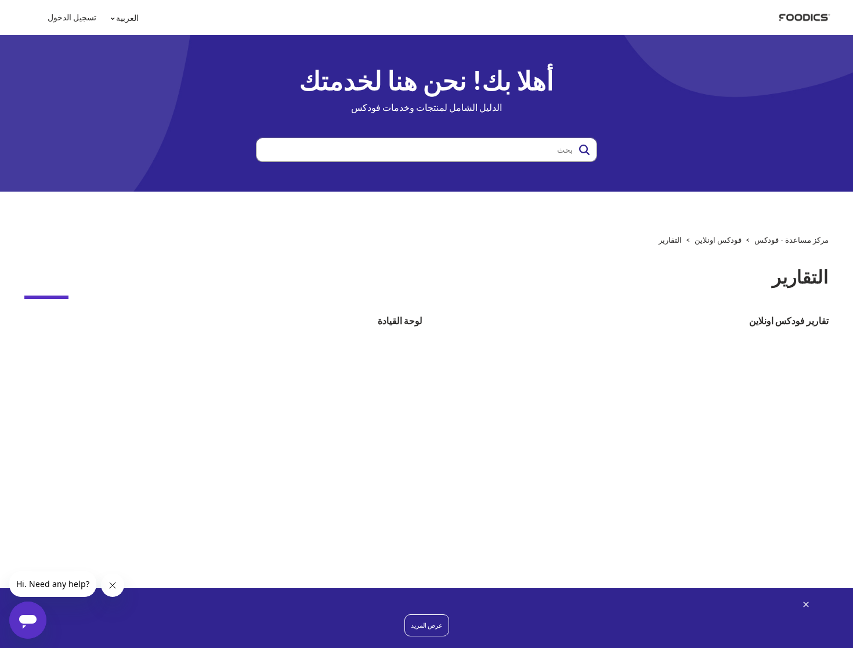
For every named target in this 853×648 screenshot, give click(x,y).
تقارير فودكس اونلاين (789, 320)
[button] (584, 150)
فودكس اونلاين (718, 239)
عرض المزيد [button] (427, 625)
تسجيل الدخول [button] (72, 17)
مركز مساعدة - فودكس (791, 239)
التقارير (670, 239)
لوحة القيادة (400, 320)
